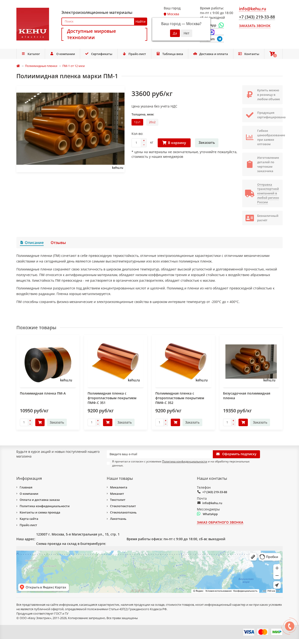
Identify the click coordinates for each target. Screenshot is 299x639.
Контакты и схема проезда (40, 512)
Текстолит (117, 500)
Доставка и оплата (213, 54)
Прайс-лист (137, 54)
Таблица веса (172, 54)
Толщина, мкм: (143, 114)
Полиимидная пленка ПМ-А (43, 393)
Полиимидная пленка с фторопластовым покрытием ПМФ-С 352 (179, 398)
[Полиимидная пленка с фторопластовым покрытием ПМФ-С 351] (116, 361)
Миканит (117, 493)
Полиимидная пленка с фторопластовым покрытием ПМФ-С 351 (112, 398)
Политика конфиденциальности (45, 506)
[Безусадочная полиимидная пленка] (251, 361)
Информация (29, 478)
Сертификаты (101, 54)
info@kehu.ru (212, 503)
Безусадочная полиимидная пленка (246, 395)
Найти (140, 21)
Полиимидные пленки (41, 66)
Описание (34, 242)
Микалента (118, 487)
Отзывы (58, 242)
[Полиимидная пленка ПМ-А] (48, 361)
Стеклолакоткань (123, 512)
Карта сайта (29, 519)
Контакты (251, 54)
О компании (65, 54)
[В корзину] (40, 422)
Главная (26, 487)
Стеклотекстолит (123, 506)
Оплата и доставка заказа (40, 500)
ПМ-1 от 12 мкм (73, 66)
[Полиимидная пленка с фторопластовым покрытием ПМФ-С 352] (183, 361)
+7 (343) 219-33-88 (214, 492)
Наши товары (120, 478)
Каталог (34, 54)
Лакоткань (118, 519)
